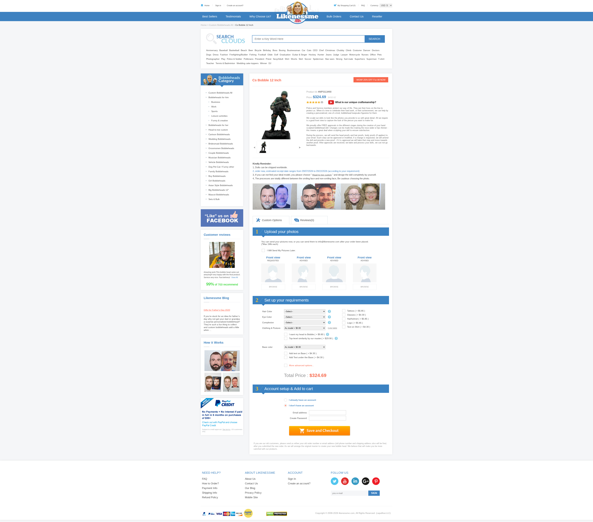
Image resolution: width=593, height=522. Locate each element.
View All (234, 277)
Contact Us (357, 16)
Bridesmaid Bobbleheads (220, 143)
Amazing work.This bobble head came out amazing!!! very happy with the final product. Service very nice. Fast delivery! (222, 275)
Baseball (223, 50)
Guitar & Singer (299, 54)
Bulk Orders (334, 16)
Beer (250, 50)
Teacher (210, 63)
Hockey (312, 54)
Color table (332, 328)
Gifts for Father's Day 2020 (217, 310)
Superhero (360, 59)
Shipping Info (209, 492)
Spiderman (318, 59)
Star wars (329, 59)
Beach (244, 50)
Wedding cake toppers (248, 63)
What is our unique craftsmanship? (355, 102)
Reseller (377, 16)
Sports (214, 111)
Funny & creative (219, 120)
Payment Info (209, 488)
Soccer (308, 59)
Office (373, 54)
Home (207, 5)
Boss (275, 50)
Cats (309, 50)
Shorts (294, 59)
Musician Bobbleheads (219, 157)
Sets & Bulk (214, 199)
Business (215, 102)
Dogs (208, 54)
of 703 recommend (222, 284)
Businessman (293, 50)
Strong (339, 59)
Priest (268, 59)
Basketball (234, 50)
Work (213, 106)
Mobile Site (251, 497)
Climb (348, 50)
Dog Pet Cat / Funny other (221, 167)
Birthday (267, 50)
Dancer (366, 50)
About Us (250, 478)
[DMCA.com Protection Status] (276, 515)
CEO (315, 50)
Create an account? (235, 5)
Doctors (375, 50)
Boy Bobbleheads (217, 176)
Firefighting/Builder (238, 54)
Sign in (218, 5)
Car (303, 50)
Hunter (321, 54)
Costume (357, 50)
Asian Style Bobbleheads (220, 185)
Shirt (287, 59)
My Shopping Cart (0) (346, 5)
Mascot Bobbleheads (218, 194)
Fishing (253, 54)
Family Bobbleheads (218, 171)
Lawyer (344, 54)
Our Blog (250, 488)
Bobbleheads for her (218, 125)
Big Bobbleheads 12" (218, 190)
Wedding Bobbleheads (219, 139)
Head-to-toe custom (218, 130)
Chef (321, 50)
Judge (336, 54)
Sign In (292, 478)
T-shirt (381, 59)
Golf (276, 54)
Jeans (329, 54)
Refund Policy (210, 497)
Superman (371, 59)
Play (223, 59)
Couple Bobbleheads (218, 153)
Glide (270, 54)
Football (262, 54)
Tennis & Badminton (225, 63)
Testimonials (233, 16)
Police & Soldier (234, 59)
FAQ (363, 5)
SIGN (374, 493)
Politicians (248, 59)
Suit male (348, 59)
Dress (216, 54)
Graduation (285, 54)
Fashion (224, 54)
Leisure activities (219, 116)
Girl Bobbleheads (216, 180)
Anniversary (212, 50)
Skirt (301, 59)
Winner (263, 63)
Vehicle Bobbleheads (218, 162)
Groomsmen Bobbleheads (221, 148)
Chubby (340, 50)
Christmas (330, 50)
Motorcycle (354, 54)
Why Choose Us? (260, 16)
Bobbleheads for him (218, 97)
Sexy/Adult (278, 59)
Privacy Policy (253, 492)
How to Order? (210, 483)
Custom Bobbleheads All (221, 25)
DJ (270, 63)
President (259, 59)
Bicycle (258, 50)
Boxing (282, 50)
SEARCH (374, 38)
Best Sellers (209, 16)
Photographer (213, 59)
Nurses (365, 54)
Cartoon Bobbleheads (219, 134)
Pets (379, 54)
